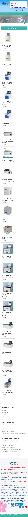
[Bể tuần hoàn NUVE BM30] (8, 229)
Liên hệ (5, 418)
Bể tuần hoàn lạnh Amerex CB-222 (6, 64)
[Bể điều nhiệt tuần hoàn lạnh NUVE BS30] (8, 190)
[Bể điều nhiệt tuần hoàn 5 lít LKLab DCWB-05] (8, 305)
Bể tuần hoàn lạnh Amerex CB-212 (6, 45)
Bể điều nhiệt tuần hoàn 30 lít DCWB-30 (7, 256)
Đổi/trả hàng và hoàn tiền (9, 446)
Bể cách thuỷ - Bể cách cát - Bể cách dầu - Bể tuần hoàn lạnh (14, 433)
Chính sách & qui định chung (10, 450)
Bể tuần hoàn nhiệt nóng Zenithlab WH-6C (8, 160)
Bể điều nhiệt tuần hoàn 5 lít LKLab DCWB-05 (6, 313)
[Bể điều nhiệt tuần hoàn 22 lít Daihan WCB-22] (8, 325)
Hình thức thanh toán (8, 442)
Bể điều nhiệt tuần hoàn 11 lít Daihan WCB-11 (6, 352)
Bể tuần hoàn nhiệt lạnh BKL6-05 (7, 122)
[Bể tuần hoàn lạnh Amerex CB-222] (8, 56)
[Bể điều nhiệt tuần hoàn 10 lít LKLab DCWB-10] (8, 286)
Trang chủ (5, 409)
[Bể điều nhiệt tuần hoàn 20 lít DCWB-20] (8, 267)
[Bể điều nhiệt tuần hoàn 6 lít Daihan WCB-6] (8, 363)
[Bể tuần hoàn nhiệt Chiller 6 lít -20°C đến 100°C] (8, 75)
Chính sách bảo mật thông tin (10, 440)
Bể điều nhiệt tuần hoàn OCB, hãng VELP (7, 390)
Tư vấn (5, 413)
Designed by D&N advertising (7, 515)
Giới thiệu (5, 411)
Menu (4, 14)
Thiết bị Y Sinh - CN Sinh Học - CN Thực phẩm (14, 424)
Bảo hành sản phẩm (8, 444)
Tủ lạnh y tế (6, 428)
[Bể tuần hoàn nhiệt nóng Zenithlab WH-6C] (8, 152)
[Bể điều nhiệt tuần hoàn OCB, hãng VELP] (8, 382)
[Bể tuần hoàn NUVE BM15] (8, 209)
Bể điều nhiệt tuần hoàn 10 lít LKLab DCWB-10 (6, 294)
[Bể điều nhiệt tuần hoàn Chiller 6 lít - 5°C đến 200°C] (8, 94)
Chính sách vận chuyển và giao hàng (12, 448)
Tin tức (5, 416)
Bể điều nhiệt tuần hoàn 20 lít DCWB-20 (7, 275)
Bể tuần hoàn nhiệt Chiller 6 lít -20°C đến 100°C (7, 83)
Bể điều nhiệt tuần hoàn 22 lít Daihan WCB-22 (6, 332)
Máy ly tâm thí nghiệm (8, 430)
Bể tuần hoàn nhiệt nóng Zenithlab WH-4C (8, 179)
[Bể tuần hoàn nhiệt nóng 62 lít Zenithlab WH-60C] (8, 133)
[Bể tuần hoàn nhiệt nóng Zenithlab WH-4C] (8, 171)
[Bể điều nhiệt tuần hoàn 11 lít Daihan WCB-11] (8, 344)
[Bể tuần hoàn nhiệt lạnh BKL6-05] (8, 113)
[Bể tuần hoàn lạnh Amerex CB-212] (8, 37)
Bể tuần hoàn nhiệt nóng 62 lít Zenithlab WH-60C (7, 140)
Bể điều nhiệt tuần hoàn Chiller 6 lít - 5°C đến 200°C (7, 102)
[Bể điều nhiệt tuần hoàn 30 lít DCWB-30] (8, 248)
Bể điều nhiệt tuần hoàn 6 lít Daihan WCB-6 (8, 371)
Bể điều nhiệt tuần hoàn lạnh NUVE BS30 (7, 198)
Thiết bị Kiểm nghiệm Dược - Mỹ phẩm (12, 426)
